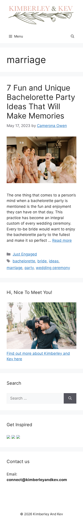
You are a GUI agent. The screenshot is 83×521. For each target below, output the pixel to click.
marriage (14, 267)
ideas (54, 261)
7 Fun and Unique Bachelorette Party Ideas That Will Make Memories (41, 101)
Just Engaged (25, 254)
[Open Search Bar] (72, 36)
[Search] (70, 398)
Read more (62, 240)
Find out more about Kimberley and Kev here (38, 356)
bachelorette (24, 261)
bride (42, 261)
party (29, 267)
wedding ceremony (53, 267)
